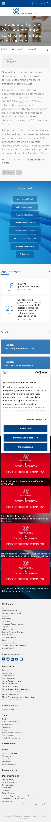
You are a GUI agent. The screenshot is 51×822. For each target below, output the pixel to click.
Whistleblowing (8, 801)
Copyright (6, 790)
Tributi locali (25, 254)
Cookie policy (8, 785)
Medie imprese (8, 675)
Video (4, 730)
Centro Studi (9, 744)
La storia (5, 608)
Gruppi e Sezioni (9, 637)
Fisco (4, 49)
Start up (5, 670)
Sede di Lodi (7, 629)
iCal (19, 172)
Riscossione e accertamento (25, 238)
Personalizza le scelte (24, 437)
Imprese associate (9, 610)
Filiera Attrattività (9, 684)
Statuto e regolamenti (11, 613)
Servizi (5, 715)
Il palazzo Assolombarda (12, 624)
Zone (4, 640)
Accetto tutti (25, 428)
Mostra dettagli (34, 419)
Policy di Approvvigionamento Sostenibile (20, 796)
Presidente (6, 761)
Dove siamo (7, 621)
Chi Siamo (7, 604)
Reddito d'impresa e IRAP (25, 223)
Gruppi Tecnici (8, 648)
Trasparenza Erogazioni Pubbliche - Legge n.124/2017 (24, 804)
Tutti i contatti (8, 735)
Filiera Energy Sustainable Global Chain (18, 697)
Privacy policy (8, 780)
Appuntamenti (11, 272)
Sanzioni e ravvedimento (25, 246)
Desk (4, 719)
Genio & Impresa (9, 764)
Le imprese (8, 666)
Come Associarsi (11, 705)
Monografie (32, 49)
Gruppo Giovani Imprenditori (14, 645)
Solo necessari (25, 447)
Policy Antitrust (8, 793)
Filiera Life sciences (10, 694)
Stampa (10, 172)
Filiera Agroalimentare (11, 681)
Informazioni (17, 49)
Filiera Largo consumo (11, 692)
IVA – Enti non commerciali (19, 365)
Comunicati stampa (10, 753)
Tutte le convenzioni (10, 722)
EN (29, 3)
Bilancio (5, 616)
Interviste (6, 759)
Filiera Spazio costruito (12, 700)
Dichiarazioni (7, 756)
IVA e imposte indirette (25, 215)
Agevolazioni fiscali (25, 199)
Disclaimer (6, 788)
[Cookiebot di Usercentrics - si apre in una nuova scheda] (36, 373)
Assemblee (6, 618)
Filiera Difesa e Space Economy (15, 689)
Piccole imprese (8, 673)
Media (5, 749)
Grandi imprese (8, 678)
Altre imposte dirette (24, 207)
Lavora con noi (10, 770)
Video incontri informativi (13, 732)
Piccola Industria (9, 643)
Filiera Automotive (10, 686)
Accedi (38, 3)
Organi (5, 627)
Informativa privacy (10, 782)
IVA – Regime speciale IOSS (19, 348)
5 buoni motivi (8, 709)
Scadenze (8, 332)
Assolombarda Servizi (11, 738)
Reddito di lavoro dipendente (25, 230)
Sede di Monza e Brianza (12, 632)
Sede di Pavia (8, 635)
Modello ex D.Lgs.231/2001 (13, 798)
